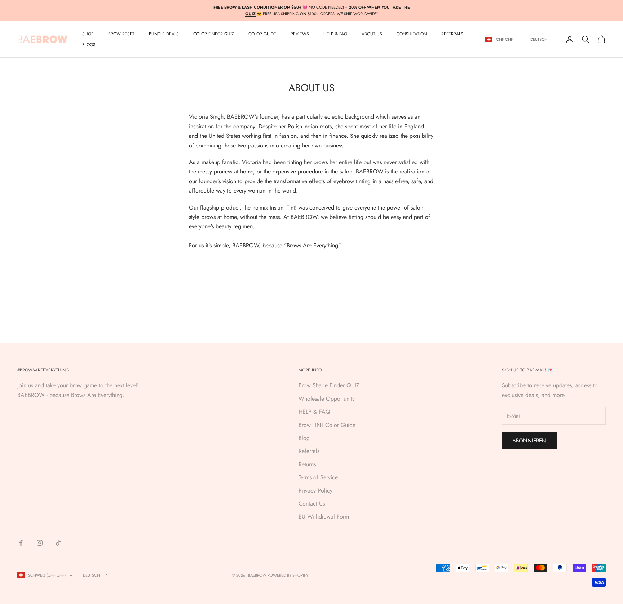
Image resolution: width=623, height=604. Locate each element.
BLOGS (89, 44)
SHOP (88, 34)
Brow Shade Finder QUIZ (329, 385)
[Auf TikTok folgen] (58, 542)
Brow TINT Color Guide (327, 425)
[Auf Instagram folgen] (39, 542)
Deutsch (538, 39)
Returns (307, 464)
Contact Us (312, 503)
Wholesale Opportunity (327, 398)
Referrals (309, 451)
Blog (304, 438)
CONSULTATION (412, 34)
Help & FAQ (335, 34)
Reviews (300, 34)
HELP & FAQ (314, 411)
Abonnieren (529, 441)
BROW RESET (121, 34)
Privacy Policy (315, 490)
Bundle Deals (164, 34)
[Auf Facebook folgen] (21, 542)
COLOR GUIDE (262, 34)
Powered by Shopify (288, 575)
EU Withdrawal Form (324, 516)
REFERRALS (452, 34)
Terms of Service (318, 477)
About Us (372, 34)
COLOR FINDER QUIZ (213, 34)
